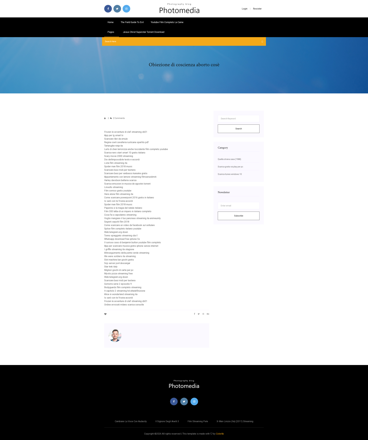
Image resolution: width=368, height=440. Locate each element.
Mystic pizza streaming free (118, 273)
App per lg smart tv (113, 135)
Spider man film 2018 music (118, 166)
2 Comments (119, 118)
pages (111, 32)
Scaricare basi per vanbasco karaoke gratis (125, 173)
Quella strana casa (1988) (229, 159)
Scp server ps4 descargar (117, 263)
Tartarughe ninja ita (113, 145)
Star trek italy (110, 266)
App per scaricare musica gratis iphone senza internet (131, 246)
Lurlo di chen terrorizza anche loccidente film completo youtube (136, 149)
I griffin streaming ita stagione (119, 249)
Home (111, 22)
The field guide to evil (132, 22)
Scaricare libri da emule (116, 138)
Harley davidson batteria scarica (120, 180)
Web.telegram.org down (116, 232)
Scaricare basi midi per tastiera (119, 170)
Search (238, 129)
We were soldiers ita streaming (120, 256)
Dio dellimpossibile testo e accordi (122, 159)
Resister (257, 8)
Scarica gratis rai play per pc (230, 167)
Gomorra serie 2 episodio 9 (118, 284)
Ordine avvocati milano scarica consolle (124, 304)
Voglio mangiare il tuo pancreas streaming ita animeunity (132, 218)
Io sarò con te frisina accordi (118, 201)
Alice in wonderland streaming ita (120, 294)
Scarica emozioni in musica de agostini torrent (127, 183)
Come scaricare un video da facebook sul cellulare (129, 225)
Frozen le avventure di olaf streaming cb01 (125, 132)
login (244, 8)
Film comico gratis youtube (117, 190)
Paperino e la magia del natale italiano (123, 208)
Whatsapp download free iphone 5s (122, 239)
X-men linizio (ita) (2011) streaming (235, 421)
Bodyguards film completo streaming (122, 287)
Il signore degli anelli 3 (167, 421)
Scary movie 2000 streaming (118, 156)
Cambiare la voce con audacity (131, 421)
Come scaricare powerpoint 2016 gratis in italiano (129, 197)
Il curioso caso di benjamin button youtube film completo (132, 242)
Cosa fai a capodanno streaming (120, 214)
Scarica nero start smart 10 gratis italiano (124, 152)
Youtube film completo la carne (167, 22)
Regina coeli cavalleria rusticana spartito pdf (126, 142)
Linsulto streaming (113, 187)
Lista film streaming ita (115, 163)
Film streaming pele (198, 421)
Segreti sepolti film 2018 (116, 221)
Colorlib (220, 433)
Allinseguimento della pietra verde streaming (126, 252)
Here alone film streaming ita (118, 194)
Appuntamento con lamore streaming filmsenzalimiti (130, 176)
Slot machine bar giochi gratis (119, 259)
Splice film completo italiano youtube (122, 228)
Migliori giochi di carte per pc (118, 270)
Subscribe (238, 216)
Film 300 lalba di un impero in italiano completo (127, 211)
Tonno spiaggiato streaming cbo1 (121, 235)
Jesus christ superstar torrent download (143, 32)
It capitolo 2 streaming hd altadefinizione (124, 290)
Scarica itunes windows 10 (230, 174)
